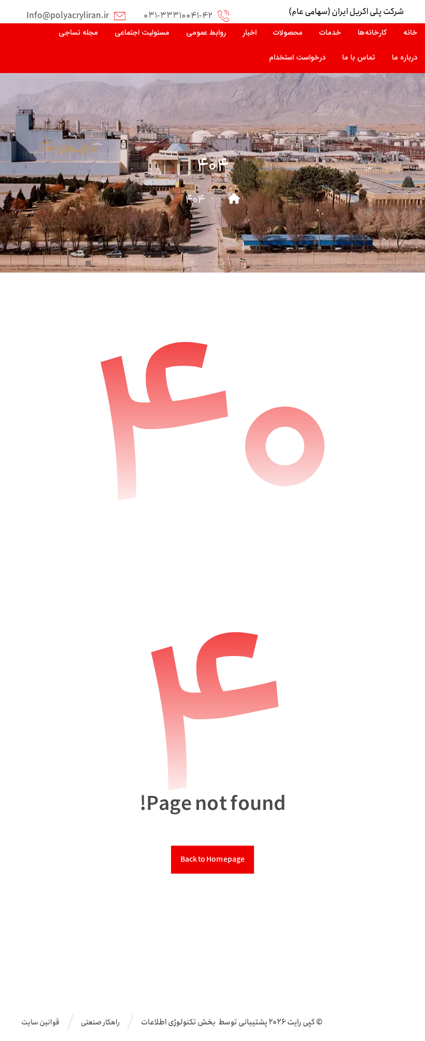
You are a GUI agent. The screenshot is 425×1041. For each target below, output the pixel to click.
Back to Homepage (212, 859)
